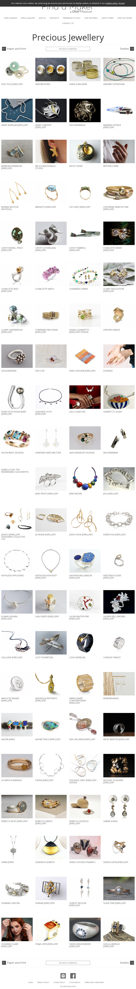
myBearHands (111, 698)
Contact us (68, 23)
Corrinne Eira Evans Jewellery (46, 331)
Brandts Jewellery (45, 207)
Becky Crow (75, 166)
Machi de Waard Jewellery (10, 699)
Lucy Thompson (44, 657)
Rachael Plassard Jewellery (113, 781)
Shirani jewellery (45, 903)
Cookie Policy (59, 982)
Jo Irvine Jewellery (45, 534)
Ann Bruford (42, 84)
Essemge (108, 370)
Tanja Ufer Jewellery (46, 944)
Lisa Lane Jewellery (11, 657)
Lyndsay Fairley (112, 657)
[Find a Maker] (68, 13)
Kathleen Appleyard (12, 575)
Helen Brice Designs (12, 452)
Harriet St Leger (112, 411)
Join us (42, 18)
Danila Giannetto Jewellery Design (79, 331)
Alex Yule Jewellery (12, 84)
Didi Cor (39, 370)
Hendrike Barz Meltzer (48, 452)
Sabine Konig (110, 821)
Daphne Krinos (111, 329)
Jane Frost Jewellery (46, 493)
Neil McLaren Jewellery (82, 739)
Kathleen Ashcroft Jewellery (46, 576)
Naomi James (8, 739)
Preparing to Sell (71, 18)
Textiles (124, 48)
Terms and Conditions (94, 982)
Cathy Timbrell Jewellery (77, 249)
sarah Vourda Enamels (82, 862)
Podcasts (54, 18)
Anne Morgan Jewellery (14, 125)
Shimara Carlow (10, 903)
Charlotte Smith (44, 288)
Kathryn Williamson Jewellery (80, 576)
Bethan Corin (110, 166)
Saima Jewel (7, 862)
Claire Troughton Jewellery (113, 290)
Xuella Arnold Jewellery (111, 945)
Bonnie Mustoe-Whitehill (10, 208)
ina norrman (110, 452)
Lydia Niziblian (77, 657)
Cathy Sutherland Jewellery (45, 249)
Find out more (124, 18)
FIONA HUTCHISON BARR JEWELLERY (13, 412)
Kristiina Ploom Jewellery (112, 576)
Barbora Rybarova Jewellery (11, 167)
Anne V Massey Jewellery (43, 126)
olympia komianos (11, 780)
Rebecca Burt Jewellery (14, 821)
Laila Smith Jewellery (47, 616)
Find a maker (10, 18)
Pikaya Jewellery (44, 780)
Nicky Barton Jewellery (116, 739)
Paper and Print (16, 48)
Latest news (107, 18)
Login (30, 982)
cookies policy (112, 3)
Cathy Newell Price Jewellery (12, 249)
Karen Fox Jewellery (114, 534)
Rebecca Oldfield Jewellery (79, 822)
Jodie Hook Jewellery (81, 534)
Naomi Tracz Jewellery (47, 739)
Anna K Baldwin (78, 84)
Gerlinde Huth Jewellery (43, 412)
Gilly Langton (77, 411)
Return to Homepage (68, 49)
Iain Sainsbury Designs (82, 452)
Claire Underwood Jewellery (12, 331)
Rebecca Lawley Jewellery (44, 822)
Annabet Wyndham (114, 84)
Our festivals (91, 18)
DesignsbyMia (8, 370)
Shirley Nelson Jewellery (77, 904)
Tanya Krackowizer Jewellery (80, 945)
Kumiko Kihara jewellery (9, 617)
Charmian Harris (78, 288)
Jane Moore (75, 493)
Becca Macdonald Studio (45, 167)
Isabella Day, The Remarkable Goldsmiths (15, 470)
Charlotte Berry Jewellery (112, 249)
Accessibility (74, 982)
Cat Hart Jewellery (79, 207)
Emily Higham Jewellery (82, 370)
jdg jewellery (110, 493)
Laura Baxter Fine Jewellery (79, 617)
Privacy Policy (43, 982)
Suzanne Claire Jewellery (9, 945)
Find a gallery (28, 18)
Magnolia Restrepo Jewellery (46, 699)
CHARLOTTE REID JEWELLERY (9, 290)
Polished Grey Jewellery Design (83, 781)
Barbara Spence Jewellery (112, 126)
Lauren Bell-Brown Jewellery (114, 617)
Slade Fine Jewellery (114, 903)
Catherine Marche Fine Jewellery (116, 208)
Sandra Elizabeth (45, 862)
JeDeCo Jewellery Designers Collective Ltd (13, 537)
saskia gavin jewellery (115, 862)
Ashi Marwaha (77, 125)
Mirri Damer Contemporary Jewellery (77, 700)
